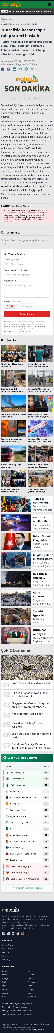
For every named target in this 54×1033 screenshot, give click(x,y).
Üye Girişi (6, 959)
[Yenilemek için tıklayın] (11, 306)
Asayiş (5, 974)
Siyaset (31, 971)
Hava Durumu (8, 948)
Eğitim (30, 978)
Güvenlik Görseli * (12, 301)
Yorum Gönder (27, 314)
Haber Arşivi (7, 945)
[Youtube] (17, 933)
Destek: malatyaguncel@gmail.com (17, 1003)
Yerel (3, 21)
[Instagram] (13, 933)
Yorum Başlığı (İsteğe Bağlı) (16, 270)
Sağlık (4, 982)
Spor (4, 985)
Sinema (31, 985)
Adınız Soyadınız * (12, 259)
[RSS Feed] (22, 933)
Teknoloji (31, 982)
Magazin (31, 993)
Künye (5, 956)
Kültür (5, 989)
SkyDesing (39, 1029)
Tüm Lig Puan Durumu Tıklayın (28, 888)
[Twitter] (8, 933)
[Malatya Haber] (12, 4)
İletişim (5, 952)
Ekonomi (31, 974)
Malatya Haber (7, 19)
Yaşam (5, 993)
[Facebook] (3, 933)
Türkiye (5, 978)
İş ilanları (32, 996)
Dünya (30, 989)
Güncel (5, 971)
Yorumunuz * (10, 281)
